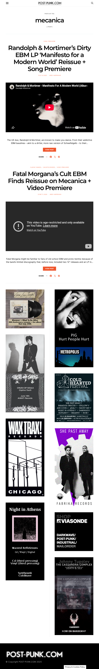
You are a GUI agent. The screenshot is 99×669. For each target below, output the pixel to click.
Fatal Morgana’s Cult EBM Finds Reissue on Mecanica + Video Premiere (49, 181)
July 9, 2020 (42, 75)
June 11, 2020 (42, 194)
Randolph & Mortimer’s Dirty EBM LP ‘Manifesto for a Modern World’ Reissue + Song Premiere (49, 58)
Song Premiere (49, 41)
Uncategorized (49, 167)
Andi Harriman (55, 75)
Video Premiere (63, 167)
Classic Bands (35, 167)
